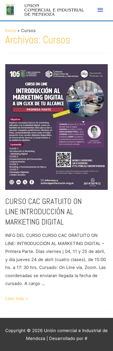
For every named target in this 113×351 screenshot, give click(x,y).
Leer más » (16, 298)
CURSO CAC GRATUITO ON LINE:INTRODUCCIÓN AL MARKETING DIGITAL (43, 211)
